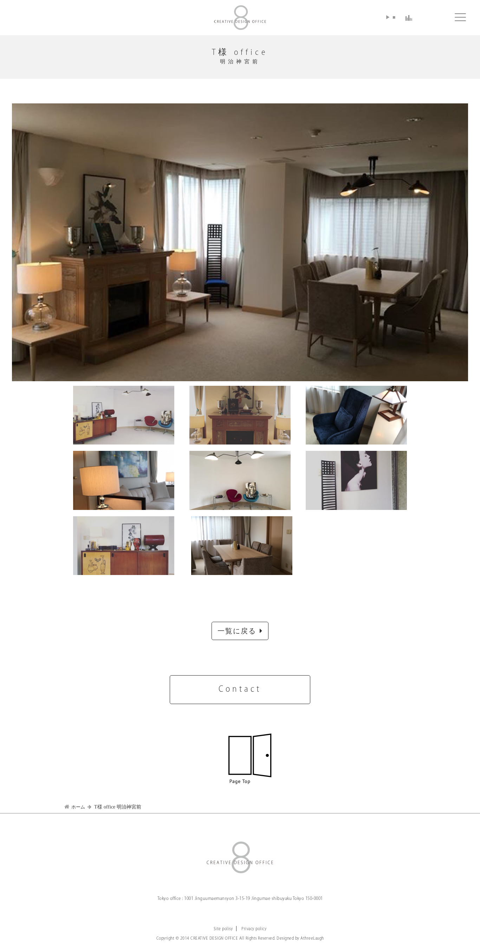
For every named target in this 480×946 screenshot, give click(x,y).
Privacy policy (253, 929)
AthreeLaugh (312, 938)
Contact (240, 689)
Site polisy (223, 929)
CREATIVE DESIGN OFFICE (240, 17)
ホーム (78, 807)
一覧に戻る (237, 631)
